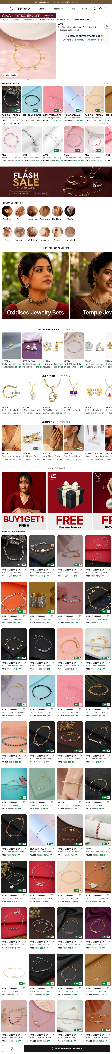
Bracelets (15, 19)
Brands (42, 9)
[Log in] (106, 8)
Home (5, 19)
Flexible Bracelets (30, 19)
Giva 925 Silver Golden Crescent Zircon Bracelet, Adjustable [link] (64, 19)
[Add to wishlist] (11, 1048)
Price (84, 9)
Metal (72, 9)
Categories (57, 9)
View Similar (11, 75)
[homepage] (20, 8)
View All (104, 83)
